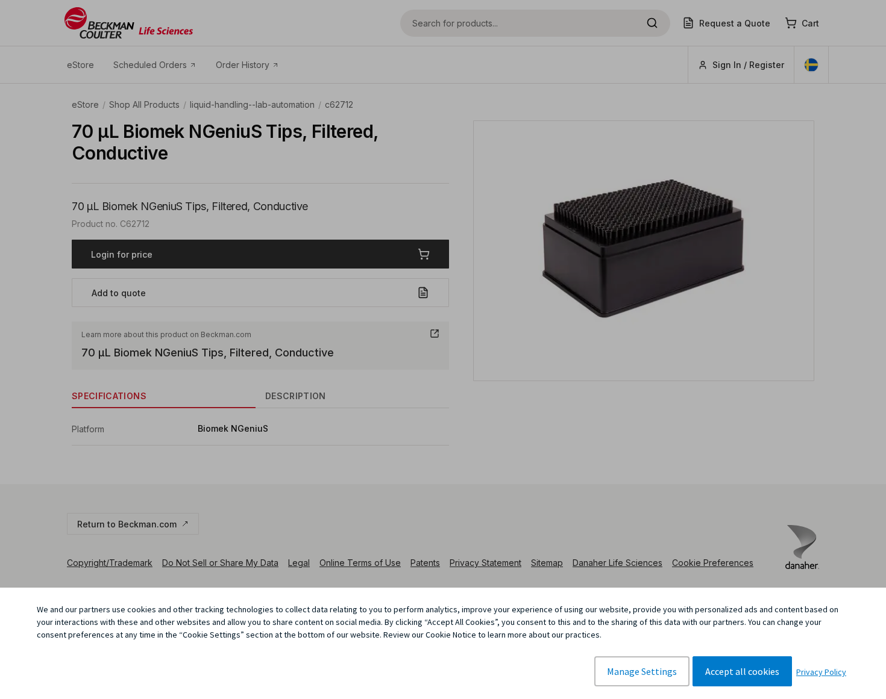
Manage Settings (642, 671)
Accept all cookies (742, 671)
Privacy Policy (821, 671)
